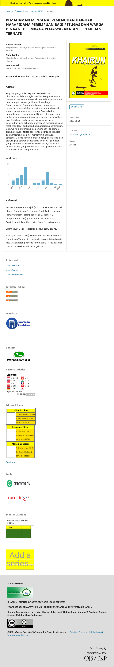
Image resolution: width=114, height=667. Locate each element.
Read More (11, 462)
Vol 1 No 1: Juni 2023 (34, 11)
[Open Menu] (6, 3)
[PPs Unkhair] (20, 597)
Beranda (9, 11)
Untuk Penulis (12, 270)
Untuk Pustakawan (14, 274)
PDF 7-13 (78, 106)
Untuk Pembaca (13, 265)
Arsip (19, 11)
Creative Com (76, 632)
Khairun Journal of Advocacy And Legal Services (33, 3)
